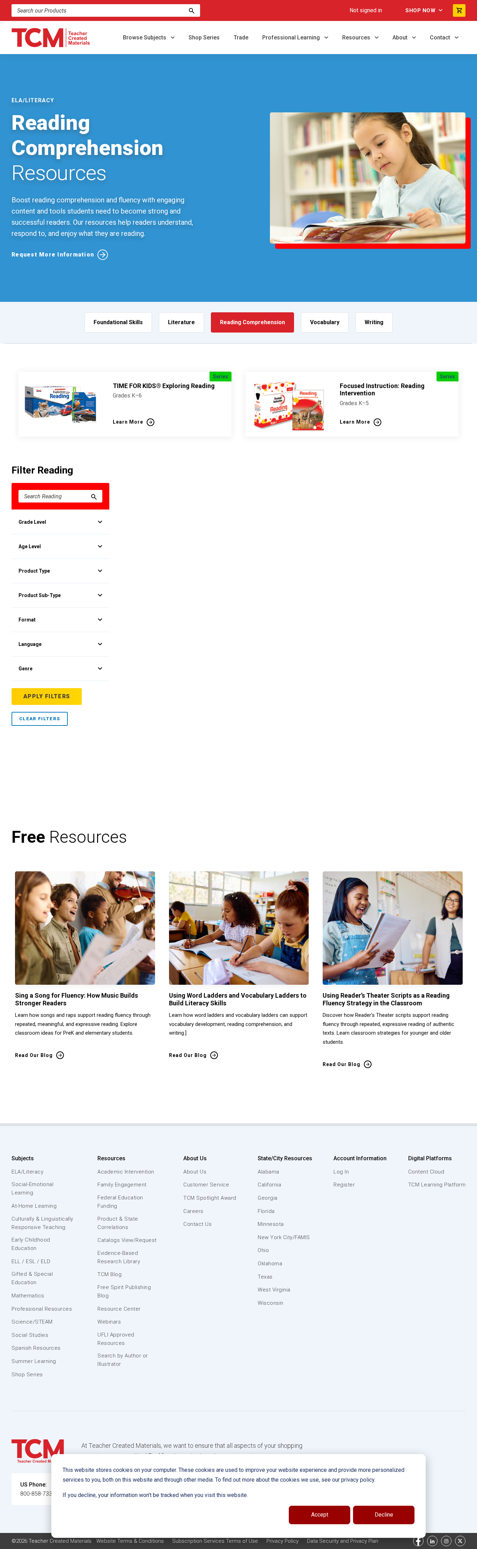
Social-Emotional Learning (32, 1188)
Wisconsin (271, 1303)
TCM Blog (109, 1274)
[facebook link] (418, 1541)
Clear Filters (39, 718)
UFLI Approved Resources (115, 1339)
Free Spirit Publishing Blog (124, 1291)
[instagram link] (446, 1541)
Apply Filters (46, 696)
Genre (25, 668)
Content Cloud (426, 1172)
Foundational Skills (118, 322)
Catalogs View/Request (127, 1240)
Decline (384, 1514)
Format (27, 620)
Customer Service (206, 1185)
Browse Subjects (145, 37)
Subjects (23, 1158)
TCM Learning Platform (437, 1185)
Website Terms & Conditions (130, 1541)
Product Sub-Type (40, 595)
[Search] (191, 10)
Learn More (128, 422)
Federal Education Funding (120, 1201)
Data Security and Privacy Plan (342, 1541)
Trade (241, 37)
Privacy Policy (282, 1541)
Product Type (34, 571)
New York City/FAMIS (284, 1237)
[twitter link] (460, 1541)
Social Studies (30, 1335)
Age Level (30, 546)
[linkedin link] (432, 1541)
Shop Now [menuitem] (420, 10)
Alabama (268, 1172)
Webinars (109, 1322)
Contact (441, 37)
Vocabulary (324, 322)
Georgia (268, 1198)
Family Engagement (122, 1185)
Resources (357, 37)
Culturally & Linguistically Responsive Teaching (42, 1223)
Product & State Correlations (117, 1223)
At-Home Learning (34, 1206)
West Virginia (274, 1290)
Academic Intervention (125, 1172)
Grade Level (32, 522)
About (400, 37)
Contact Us (197, 1224)
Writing (374, 322)
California (269, 1185)
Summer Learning (34, 1361)
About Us (195, 1158)
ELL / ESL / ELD (31, 1261)
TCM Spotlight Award (209, 1198)
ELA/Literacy (27, 1172)
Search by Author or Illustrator (122, 1360)
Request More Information (53, 254)
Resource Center (119, 1309)
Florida (266, 1211)
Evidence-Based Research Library (118, 1257)
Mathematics (28, 1296)
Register (344, 1185)
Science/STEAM (32, 1322)
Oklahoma (270, 1263)
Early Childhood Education (31, 1244)
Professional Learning (291, 37)
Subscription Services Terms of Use (215, 1541)
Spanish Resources (36, 1348)
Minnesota (271, 1224)
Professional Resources (42, 1309)
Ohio (263, 1250)
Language (30, 644)
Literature (181, 322)
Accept (319, 1514)
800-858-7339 (37, 1493)
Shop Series (204, 37)
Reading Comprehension (252, 322)
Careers (193, 1211)
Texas (265, 1277)
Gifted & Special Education (32, 1278)
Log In (341, 1172)
